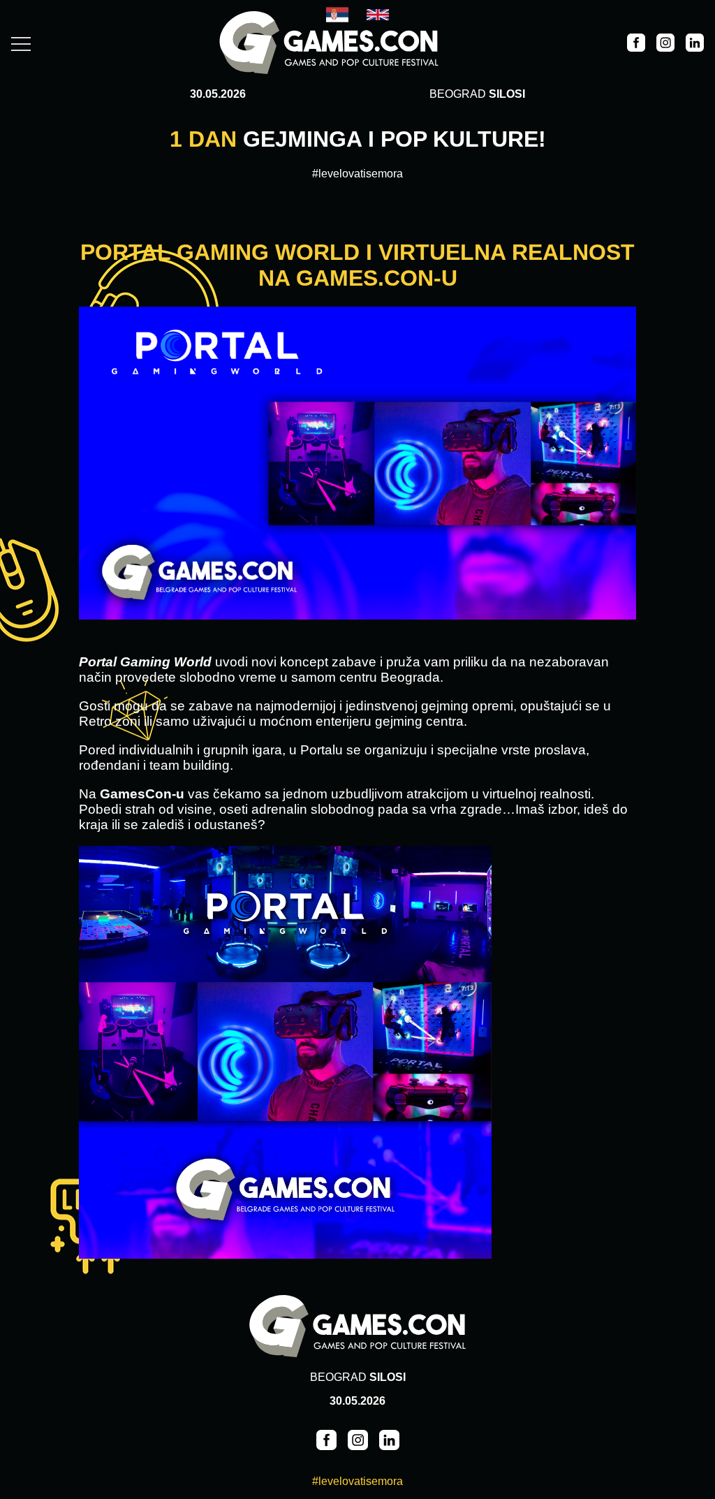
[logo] (329, 44)
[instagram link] (665, 44)
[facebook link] (636, 44)
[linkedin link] (695, 44)
